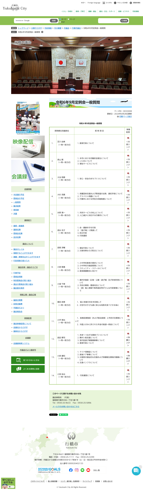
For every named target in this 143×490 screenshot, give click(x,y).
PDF (63, 22)
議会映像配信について (22, 324)
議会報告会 (17, 311)
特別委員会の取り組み (22, 280)
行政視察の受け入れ (21, 261)
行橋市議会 (76, 28)
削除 (42, 32)
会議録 (28, 338)
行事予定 (17, 273)
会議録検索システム (21, 343)
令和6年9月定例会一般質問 (29, 32)
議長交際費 (17, 300)
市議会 (66, 28)
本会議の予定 (18, 195)
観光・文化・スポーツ (107, 11)
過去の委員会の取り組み (23, 284)
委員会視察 (17, 277)
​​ (128, 332)
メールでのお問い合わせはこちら (66, 406)
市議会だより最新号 (28, 350)
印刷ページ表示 (125, 116)
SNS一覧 (96, 470)
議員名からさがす (20, 331)
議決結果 (17, 206)
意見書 (16, 210)
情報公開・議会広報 (28, 295)
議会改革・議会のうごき (28, 267)
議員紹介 (28, 220)
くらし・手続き (67, 11)
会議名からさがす (20, 327)
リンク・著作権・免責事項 (70, 481)
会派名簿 (17, 237)
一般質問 (17, 202)
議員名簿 (17, 230)
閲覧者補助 (136, 2)
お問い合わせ (108, 481)
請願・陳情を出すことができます (26, 257)
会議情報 (28, 189)
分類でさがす (36, 28)
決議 (15, 214)
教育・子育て (80, 11)
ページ (72, 19)
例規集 (97, 481)
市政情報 (135, 11)
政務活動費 (17, 304)
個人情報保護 (52, 481)
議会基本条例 (18, 288)
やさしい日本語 (122, 2)
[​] (128, 279)
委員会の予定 (18, 198)
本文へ (83, 2)
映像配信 (28, 318)
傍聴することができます (23, 253)
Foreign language (94, 2)
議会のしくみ (18, 249)
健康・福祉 (92, 11)
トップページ (23, 28)
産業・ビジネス (123, 11)
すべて (63, 19)
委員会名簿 (17, 233)
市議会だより (18, 308)
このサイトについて (38, 481)
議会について (28, 244)
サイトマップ (87, 481)
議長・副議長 (18, 226)
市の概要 (57, 28)
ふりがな (109, 2)
